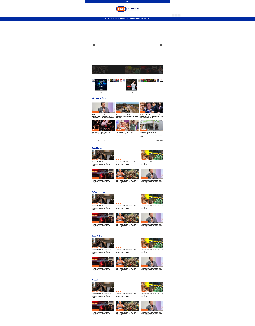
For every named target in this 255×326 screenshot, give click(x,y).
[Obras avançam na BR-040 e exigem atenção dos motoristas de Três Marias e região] (127, 107)
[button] (148, 18)
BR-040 (118, 112)
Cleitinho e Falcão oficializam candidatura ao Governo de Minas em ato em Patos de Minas (126, 134)
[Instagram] (176, 15)
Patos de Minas (120, 129)
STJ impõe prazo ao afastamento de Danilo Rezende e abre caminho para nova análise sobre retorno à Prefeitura (103, 116)
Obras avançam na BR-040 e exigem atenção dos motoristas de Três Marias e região (127, 116)
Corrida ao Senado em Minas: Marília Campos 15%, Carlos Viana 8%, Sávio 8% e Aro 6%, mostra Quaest (151, 116)
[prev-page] (93, 187)
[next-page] (108, 140)
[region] (127, 49)
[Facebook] (173, 15)
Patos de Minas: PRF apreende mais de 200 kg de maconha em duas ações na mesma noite (152, 163)
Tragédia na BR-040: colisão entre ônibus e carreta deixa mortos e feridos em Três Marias (126, 163)
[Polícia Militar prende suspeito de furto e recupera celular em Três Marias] (103, 174)
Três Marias (96, 112)
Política (142, 112)
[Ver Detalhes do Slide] (101, 84)
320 (104, 140)
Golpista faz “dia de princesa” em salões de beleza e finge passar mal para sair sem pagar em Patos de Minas (102, 163)
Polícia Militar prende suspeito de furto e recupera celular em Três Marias (101, 181)
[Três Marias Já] (127, 8)
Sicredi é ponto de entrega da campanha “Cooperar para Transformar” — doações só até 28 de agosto (151, 134)
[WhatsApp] (179, 15)
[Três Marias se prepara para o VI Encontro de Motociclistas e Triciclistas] (103, 125)
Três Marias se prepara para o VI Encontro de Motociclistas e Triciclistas (103, 133)
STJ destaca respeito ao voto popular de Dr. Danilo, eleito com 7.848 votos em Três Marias (127, 181)
